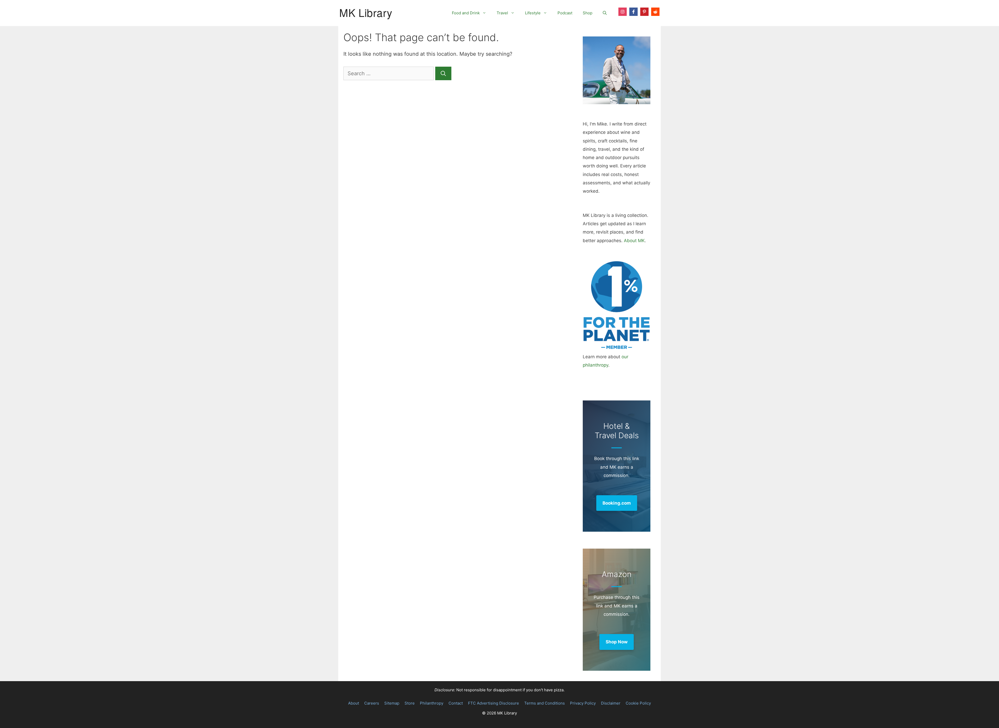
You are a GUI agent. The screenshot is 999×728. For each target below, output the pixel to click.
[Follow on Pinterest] (644, 12)
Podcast (565, 12)
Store (410, 703)
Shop (587, 12)
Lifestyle (533, 12)
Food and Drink (466, 12)
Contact (456, 703)
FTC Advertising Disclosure (493, 703)
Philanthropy (431, 703)
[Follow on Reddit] (655, 12)
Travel (502, 12)
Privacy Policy (583, 703)
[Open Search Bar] (605, 13)
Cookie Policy (638, 703)
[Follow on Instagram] (622, 12)
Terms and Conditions (544, 703)
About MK (634, 240)
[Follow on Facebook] (633, 12)
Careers (371, 703)
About (353, 703)
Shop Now (616, 641)
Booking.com (617, 503)
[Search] (443, 73)
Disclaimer (610, 703)
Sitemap (391, 703)
